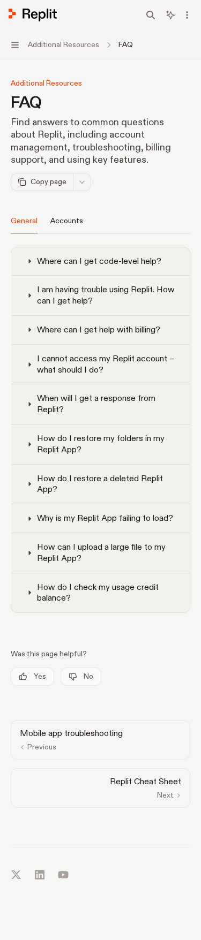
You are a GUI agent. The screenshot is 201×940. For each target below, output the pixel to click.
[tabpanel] (100, 433)
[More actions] (187, 14)
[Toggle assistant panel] (170, 15)
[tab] (24, 220)
